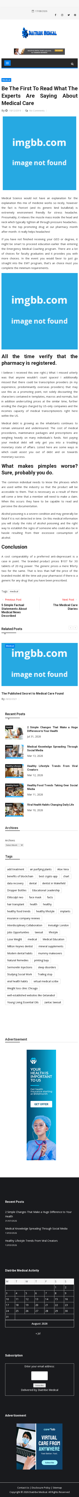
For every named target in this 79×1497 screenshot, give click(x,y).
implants (65, 911)
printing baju (41, 960)
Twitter (68, 15)
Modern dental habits (20, 953)
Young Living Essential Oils (23, 1002)
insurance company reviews (23, 918)
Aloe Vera (63, 869)
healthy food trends (18, 911)
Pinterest (74, 15)
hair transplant (15, 904)
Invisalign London (58, 925)
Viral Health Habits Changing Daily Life (50, 804)
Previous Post (12, 599)
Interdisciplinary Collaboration (24, 925)
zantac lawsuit (52, 1002)
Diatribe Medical (48, 1390)
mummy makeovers (50, 953)
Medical (6, 79)
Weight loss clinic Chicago (22, 988)
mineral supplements (51, 946)
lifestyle (53, 932)
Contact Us (23, 1487)
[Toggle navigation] (7, 63)
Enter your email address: (39, 1378)
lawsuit (39, 932)
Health (9, 727)
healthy (47, 904)
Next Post (68, 599)
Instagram (62, 15)
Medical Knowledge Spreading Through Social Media (36, 1228)
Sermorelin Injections (19, 967)
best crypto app (48, 876)
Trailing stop (45, 974)
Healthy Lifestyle (13, 766)
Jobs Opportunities (18, 932)
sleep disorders (47, 967)
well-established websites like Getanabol (31, 995)
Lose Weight (14, 939)
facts (50, 897)
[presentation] (70, 627)
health (33, 904)
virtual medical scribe (46, 981)
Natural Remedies (17, 960)
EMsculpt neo (15, 897)
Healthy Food (12, 785)
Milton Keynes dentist (20, 946)
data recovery (15, 883)
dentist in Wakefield (53, 883)
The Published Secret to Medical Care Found (32, 693)
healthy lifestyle (45, 911)
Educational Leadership (46, 890)
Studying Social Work (19, 974)
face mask (35, 897)
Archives (10, 840)
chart (66, 876)
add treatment (15, 869)
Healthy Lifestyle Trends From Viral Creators (31, 1240)
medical (14, 591)
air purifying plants (41, 869)
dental (33, 883)
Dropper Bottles (16, 890)
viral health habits (17, 981)
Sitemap (57, 1487)
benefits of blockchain (20, 876)
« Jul (38, 1333)
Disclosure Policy (41, 1487)
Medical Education (53, 939)
